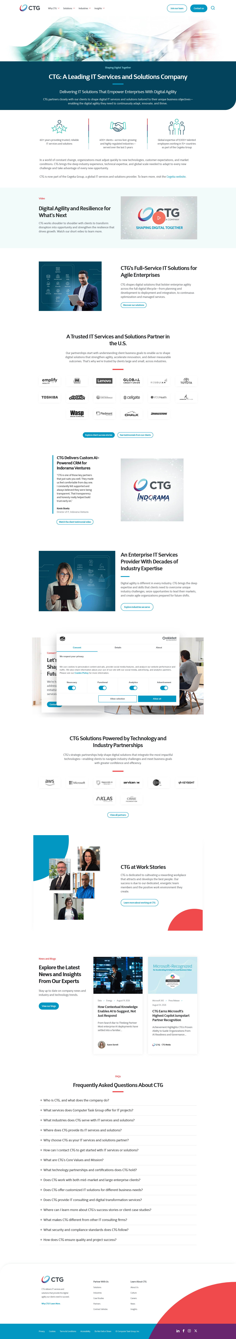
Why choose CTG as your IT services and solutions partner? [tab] (86, 1140)
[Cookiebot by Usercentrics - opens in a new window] (164, 639)
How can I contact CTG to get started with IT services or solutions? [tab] (90, 1150)
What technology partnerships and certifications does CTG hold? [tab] (90, 1170)
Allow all (157, 699)
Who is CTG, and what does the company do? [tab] (76, 1100)
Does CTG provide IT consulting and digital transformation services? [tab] (92, 1200)
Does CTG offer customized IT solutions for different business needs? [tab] (93, 1190)
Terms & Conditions (68, 1331)
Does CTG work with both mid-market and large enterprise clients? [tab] (91, 1180)
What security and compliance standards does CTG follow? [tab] (86, 1230)
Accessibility (85, 1331)
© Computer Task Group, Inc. (127, 1331)
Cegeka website (176, 176)
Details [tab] (118, 647)
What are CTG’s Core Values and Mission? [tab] (73, 1160)
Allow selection (117, 699)
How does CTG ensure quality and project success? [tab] (79, 1240)
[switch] (103, 688)
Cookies (52, 1331)
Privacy (42, 1331)
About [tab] (159, 647)
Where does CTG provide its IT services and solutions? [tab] (82, 1130)
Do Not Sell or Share (103, 1331)
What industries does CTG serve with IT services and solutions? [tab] (89, 1120)
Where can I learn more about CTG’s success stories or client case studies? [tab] (97, 1210)
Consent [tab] (77, 647)
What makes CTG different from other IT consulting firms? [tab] (85, 1220)
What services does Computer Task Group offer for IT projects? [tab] (88, 1110)
